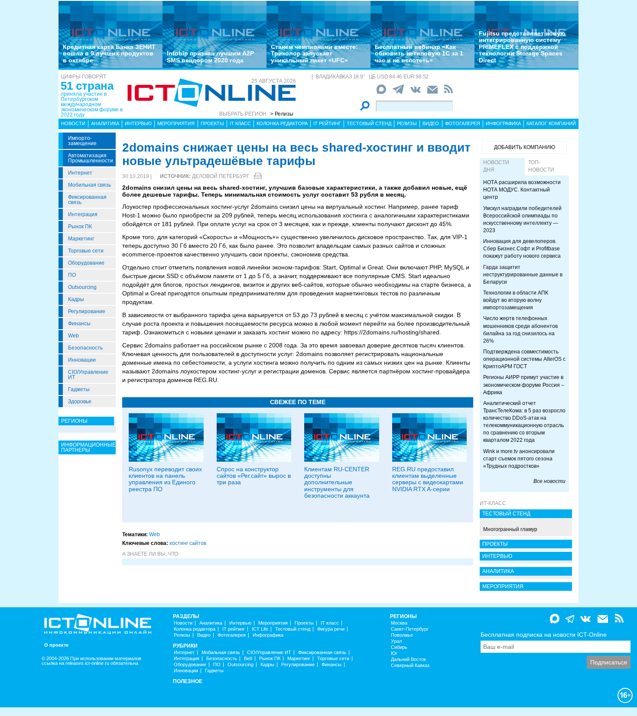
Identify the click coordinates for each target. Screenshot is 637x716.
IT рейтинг (327, 123)
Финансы (79, 323)
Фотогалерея (462, 123)
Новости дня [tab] (496, 166)
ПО (72, 275)
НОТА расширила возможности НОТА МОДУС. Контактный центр (522, 189)
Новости (73, 123)
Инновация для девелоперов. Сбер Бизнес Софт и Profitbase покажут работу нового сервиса (522, 248)
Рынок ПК (80, 226)
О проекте (56, 645)
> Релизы (281, 114)
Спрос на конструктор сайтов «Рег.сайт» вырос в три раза (254, 476)
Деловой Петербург (221, 176)
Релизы (407, 123)
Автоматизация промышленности (90, 158)
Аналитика (105, 123)
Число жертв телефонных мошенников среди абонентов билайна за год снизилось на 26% (520, 329)
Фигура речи (330, 629)
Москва (399, 623)
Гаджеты (79, 389)
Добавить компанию (524, 147)
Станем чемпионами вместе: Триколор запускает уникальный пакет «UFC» (314, 53)
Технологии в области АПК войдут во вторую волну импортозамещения (515, 300)
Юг (394, 653)
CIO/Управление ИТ (88, 374)
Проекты (212, 123)
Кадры (76, 299)
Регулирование (86, 311)
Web (73, 335)
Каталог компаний (551, 123)
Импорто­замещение (82, 141)
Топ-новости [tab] (541, 166)
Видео (430, 123)
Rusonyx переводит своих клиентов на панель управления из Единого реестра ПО (165, 479)
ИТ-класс (493, 503)
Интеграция (83, 214)
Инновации (82, 360)
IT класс (240, 123)
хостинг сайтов (187, 543)
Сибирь (399, 647)
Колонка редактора (282, 123)
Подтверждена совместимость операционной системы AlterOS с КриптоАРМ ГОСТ (524, 359)
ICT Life (260, 629)
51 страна (87, 85)
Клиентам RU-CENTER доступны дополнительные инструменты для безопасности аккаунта (337, 482)
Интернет (80, 172)
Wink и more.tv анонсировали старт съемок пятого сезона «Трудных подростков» (519, 458)
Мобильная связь (89, 185)
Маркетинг (81, 238)
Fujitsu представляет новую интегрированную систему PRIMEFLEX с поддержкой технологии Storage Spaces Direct (522, 47)
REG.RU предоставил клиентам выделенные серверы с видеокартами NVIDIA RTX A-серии (427, 479)
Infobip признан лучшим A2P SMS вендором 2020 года (210, 56)
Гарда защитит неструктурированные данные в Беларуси (522, 274)
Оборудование (86, 263)
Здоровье (79, 401)
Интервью (138, 123)
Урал (396, 641)
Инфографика (503, 123)
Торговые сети (86, 250)
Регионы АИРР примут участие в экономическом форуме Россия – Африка (523, 384)
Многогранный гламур (510, 529)
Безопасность (85, 347)
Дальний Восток (408, 659)
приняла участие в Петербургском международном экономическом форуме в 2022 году (92, 104)
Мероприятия (176, 123)
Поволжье (402, 635)
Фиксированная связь (87, 199)
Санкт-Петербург (410, 629)
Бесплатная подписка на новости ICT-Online (544, 635)
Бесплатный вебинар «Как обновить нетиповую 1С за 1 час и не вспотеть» (419, 53)
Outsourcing (82, 287)
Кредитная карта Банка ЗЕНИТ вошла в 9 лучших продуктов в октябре (109, 53)
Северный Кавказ (410, 665)
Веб (248, 658)
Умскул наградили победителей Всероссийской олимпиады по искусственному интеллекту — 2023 (522, 219)
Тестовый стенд (369, 123)
